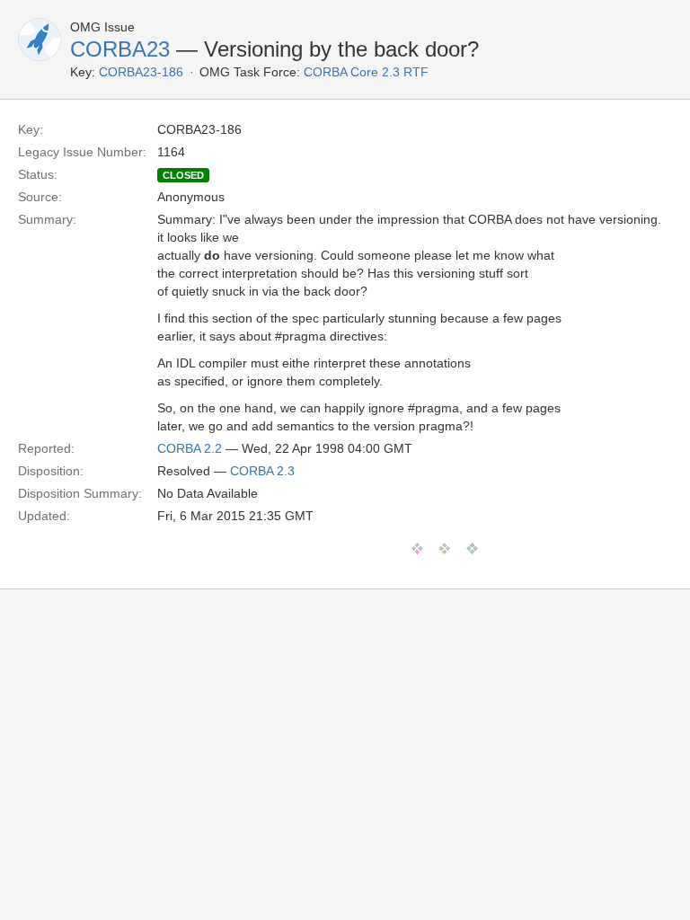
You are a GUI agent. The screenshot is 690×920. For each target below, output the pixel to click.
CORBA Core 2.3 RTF (366, 72)
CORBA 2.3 (262, 471)
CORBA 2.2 (189, 448)
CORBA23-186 (141, 72)
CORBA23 (120, 49)
